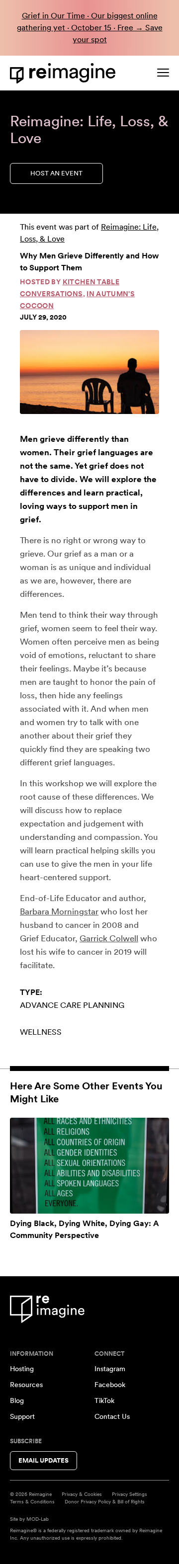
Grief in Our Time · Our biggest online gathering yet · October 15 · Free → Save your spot (90, 27)
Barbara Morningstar (59, 911)
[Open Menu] (163, 73)
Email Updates (43, 1460)
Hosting (22, 1369)
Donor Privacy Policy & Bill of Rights (105, 1501)
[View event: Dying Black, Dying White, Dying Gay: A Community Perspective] (89, 1166)
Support (22, 1416)
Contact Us (112, 1416)
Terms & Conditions (32, 1501)
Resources (26, 1385)
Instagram (109, 1369)
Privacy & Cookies (82, 1494)
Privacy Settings (129, 1494)
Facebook (109, 1385)
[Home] (64, 73)
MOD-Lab (37, 1519)
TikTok (104, 1400)
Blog (17, 1400)
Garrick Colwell (109, 938)
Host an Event (56, 173)
